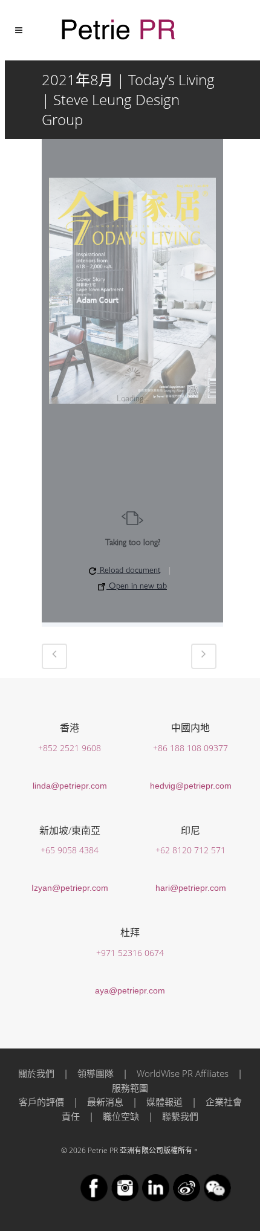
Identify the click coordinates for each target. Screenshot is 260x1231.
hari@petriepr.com (190, 888)
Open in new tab (136, 587)
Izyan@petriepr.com (69, 888)
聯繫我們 (180, 1116)
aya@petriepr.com (130, 990)
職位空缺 (121, 1116)
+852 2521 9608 (69, 748)
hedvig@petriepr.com (191, 785)
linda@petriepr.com (70, 785)
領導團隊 (95, 1073)
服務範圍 (130, 1088)
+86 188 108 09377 (190, 748)
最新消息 (105, 1102)
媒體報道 (164, 1102)
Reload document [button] (128, 571)
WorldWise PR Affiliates (183, 1073)
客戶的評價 (41, 1102)
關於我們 (36, 1073)
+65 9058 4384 (70, 850)
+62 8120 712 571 (190, 850)
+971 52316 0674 (130, 952)
